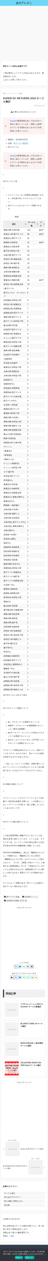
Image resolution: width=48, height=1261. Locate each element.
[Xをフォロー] (16, 977)
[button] (25, 224)
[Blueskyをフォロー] (20, 977)
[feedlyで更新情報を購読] (32, 977)
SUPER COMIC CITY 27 (16, 901)
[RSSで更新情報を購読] (36, 977)
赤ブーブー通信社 (21, 143)
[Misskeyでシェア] (24, 966)
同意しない (29, 1257)
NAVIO (13, 121)
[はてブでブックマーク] (28, 966)
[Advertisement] (24, 33)
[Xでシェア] (16, 966)
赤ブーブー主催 (12, 897)
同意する (19, 1257)
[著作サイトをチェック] (12, 977)
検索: (17, 217)
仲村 (12, 1236)
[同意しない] (45, 1255)
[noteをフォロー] (28, 977)
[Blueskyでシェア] (20, 966)
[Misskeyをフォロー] (24, 977)
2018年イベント (31, 897)
